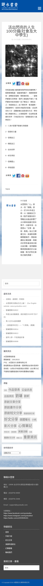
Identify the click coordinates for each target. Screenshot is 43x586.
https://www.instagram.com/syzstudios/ (18, 516)
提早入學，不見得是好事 (15, 337)
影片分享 (10, 426)
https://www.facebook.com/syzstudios (18, 513)
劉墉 (18, 396)
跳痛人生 (19, 438)
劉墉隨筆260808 (12, 341)
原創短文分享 (13, 413)
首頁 (7, 532)
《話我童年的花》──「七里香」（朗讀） (21, 325)
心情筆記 (25, 426)
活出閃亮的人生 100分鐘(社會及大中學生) (22, 31)
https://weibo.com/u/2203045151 (16, 518)
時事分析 (6, 432)
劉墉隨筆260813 (12, 333)
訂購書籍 (8, 548)
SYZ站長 (23, 201)
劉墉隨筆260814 (12, 329)
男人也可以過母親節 (13, 321)
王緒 (30, 432)
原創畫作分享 (12, 407)
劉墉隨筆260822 (12, 310)
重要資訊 (30, 437)
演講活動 (23, 431)
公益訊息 (27, 389)
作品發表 (14, 389)
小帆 (34, 420)
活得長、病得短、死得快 (15, 299)
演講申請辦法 (10, 544)
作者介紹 (8, 536)
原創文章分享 (12, 401)
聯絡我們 (8, 552)
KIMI (5, 390)
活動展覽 (13, 432)
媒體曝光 (25, 419)
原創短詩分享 (29, 413)
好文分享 (11, 419)
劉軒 (27, 396)
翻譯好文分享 (9, 438)
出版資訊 (9, 396)
